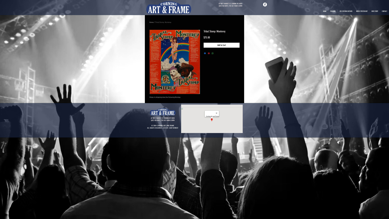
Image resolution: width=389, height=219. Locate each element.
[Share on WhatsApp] (212, 53)
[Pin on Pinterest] (209, 53)
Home (151, 22)
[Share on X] (216, 53)
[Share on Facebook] (205, 53)
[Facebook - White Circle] (265, 4)
